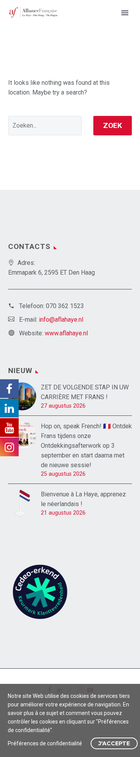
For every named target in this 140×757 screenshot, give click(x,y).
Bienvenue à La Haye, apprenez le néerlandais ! (83, 499)
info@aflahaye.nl (61, 319)
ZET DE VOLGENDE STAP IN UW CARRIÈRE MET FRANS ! (85, 392)
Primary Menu (125, 13)
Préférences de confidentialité (45, 743)
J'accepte (114, 743)
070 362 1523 (65, 306)
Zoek (112, 125)
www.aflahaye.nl (66, 333)
